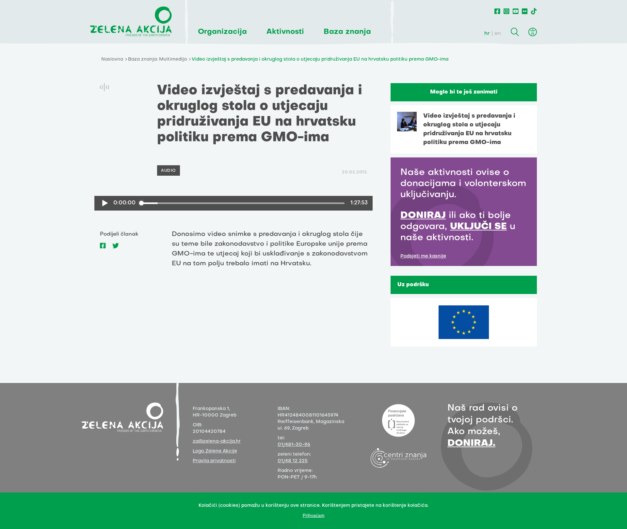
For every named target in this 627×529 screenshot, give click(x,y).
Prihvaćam (314, 515)
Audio (168, 171)
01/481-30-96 (294, 445)
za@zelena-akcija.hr (217, 441)
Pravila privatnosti (214, 461)
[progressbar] (243, 203)
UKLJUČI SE (478, 226)
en (497, 33)
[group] (233, 203)
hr (487, 33)
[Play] (105, 203)
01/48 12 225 (293, 461)
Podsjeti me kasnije (423, 256)
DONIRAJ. (471, 443)
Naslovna (112, 59)
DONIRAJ (423, 215)
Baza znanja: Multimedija (157, 59)
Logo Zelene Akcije (215, 451)
